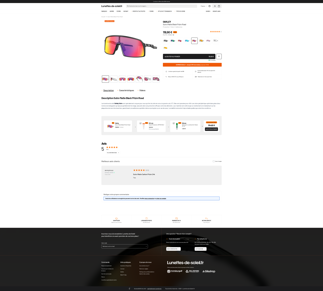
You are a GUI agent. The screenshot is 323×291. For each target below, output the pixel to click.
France (203, 6)
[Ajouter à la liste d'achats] (219, 56)
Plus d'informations (112, 152)
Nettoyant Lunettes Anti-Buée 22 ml (190, 125)
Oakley (167, 21)
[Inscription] (146, 246)
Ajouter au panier (211, 129)
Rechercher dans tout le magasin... (138, 6)
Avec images (218, 161)
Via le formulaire (174, 239)
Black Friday (123, 275)
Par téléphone (202, 239)
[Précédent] (109, 1)
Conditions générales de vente (109, 280)
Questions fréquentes (125, 265)
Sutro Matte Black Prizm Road (122, 124)
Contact (122, 268)
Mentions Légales (143, 268)
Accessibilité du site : (147, 288)
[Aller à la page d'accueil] (111, 6)
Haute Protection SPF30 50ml (156, 124)
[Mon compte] (215, 6)
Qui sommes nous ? (144, 265)
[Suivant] (214, 1)
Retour (103, 277)
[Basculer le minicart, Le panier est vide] (219, 6)
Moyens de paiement (106, 265)
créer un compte (161, 198)
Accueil (103, 16)
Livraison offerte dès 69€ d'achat (161, 1)
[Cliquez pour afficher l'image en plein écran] (131, 46)
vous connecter (149, 198)
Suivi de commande (106, 274)
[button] (216, 31)
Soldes (122, 272)
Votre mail (104, 243)
